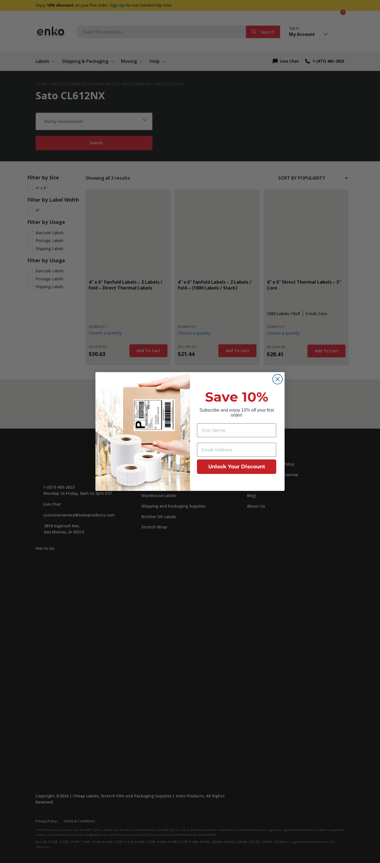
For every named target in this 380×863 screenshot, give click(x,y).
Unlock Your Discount (236, 467)
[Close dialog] (277, 379)
